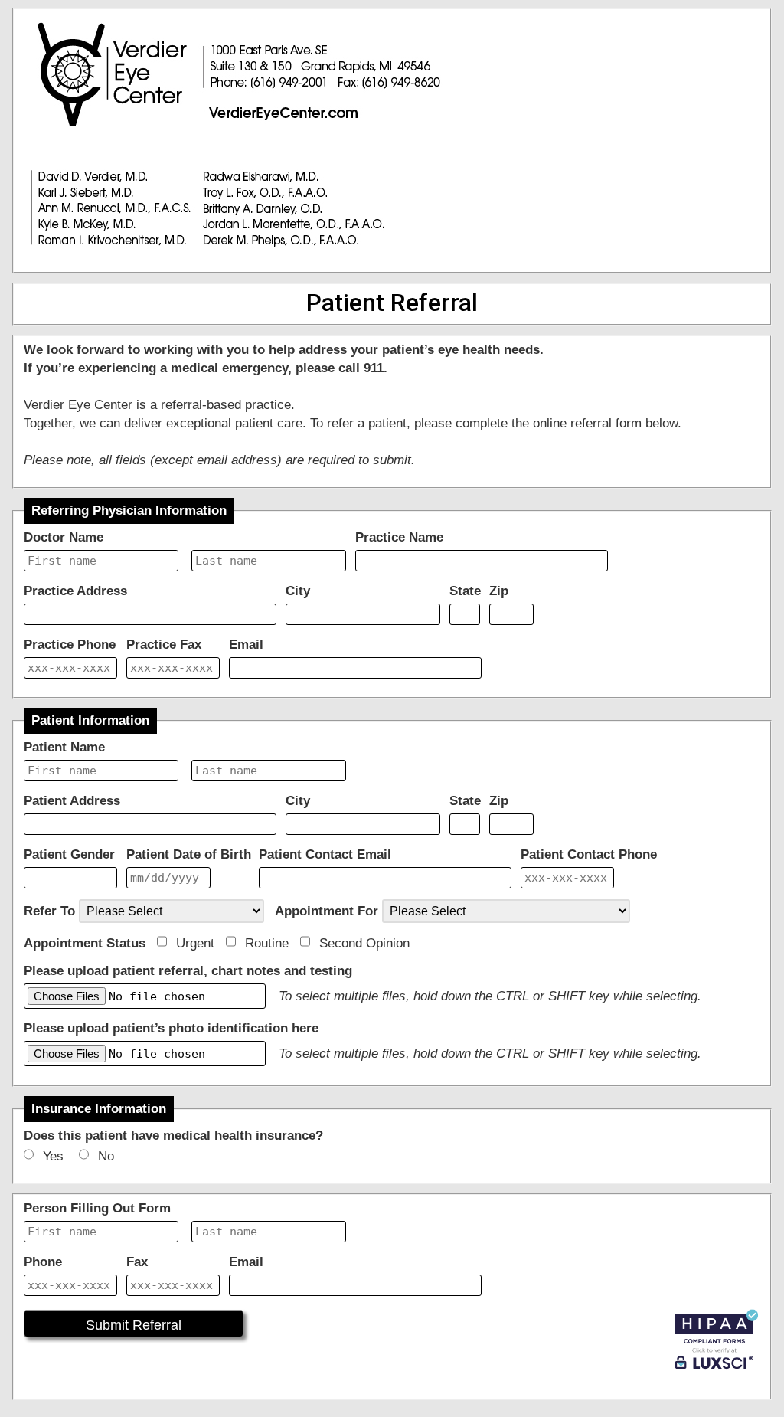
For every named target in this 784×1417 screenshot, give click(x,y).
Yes (59, 1156)
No (112, 1156)
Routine (270, 943)
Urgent (199, 943)
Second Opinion (368, 943)
